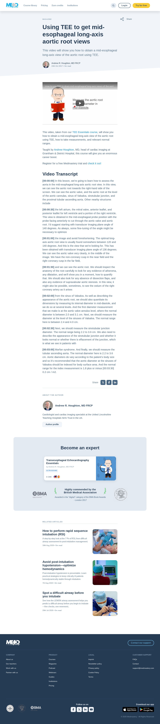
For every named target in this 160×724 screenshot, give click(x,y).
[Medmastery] (12, 5)
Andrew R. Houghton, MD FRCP (66, 63)
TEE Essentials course (84, 132)
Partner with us (12, 672)
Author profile (52, 424)
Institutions (72, 5)
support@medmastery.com (143, 668)
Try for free (141, 5)
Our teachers (11, 664)
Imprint (91, 659)
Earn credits (57, 5)
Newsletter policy (95, 664)
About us (9, 659)
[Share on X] (103, 382)
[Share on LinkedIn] (115, 382)
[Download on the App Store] (130, 709)
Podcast (52, 668)
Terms (90, 677)
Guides (51, 677)
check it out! (94, 163)
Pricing (44, 5)
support (141, 643)
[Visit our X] (79, 709)
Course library (30, 5)
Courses (52, 659)
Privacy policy (93, 668)
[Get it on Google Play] (146, 709)
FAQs (135, 659)
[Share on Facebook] (109, 382)
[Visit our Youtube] (91, 709)
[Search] (113, 5)
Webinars (52, 672)
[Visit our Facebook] (73, 709)
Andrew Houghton (64, 149)
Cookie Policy (93, 672)
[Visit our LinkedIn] (85, 709)
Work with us (11, 668)
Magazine (52, 664)
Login (125, 5)
